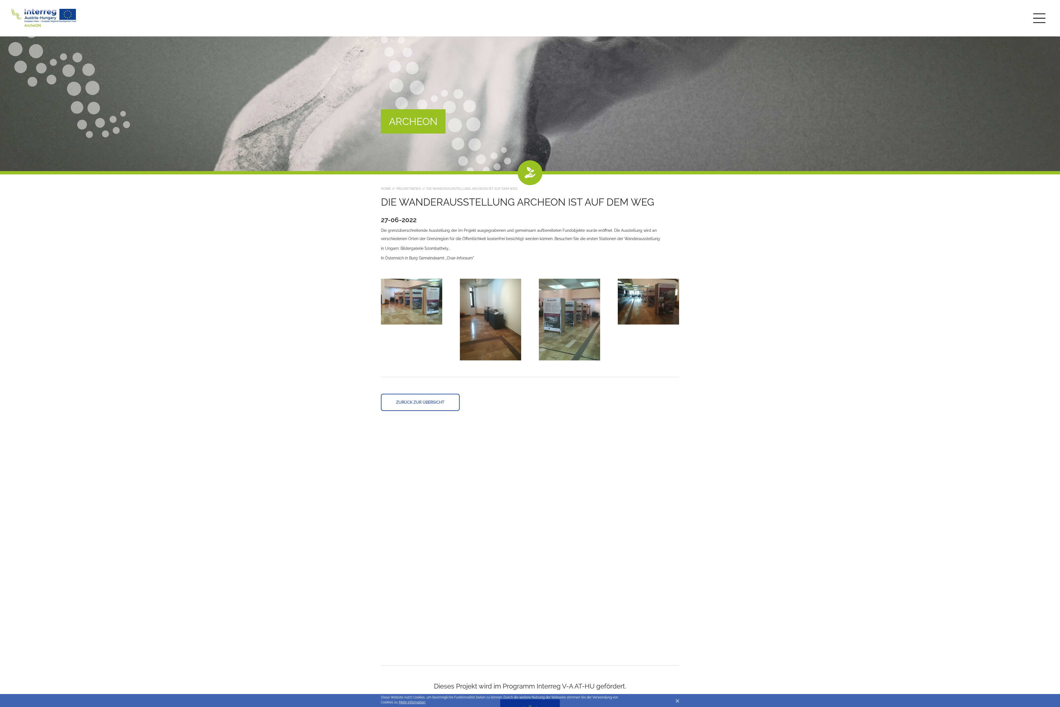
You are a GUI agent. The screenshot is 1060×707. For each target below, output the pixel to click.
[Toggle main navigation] (1039, 18)
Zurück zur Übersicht (420, 402)
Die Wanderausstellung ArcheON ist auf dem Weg (472, 189)
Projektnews (408, 189)
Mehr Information (412, 702)
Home (386, 189)
